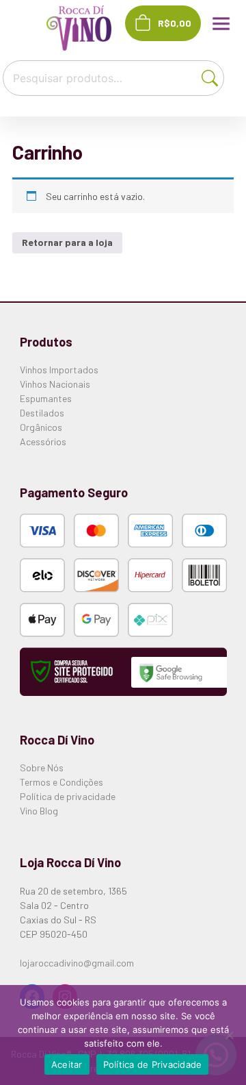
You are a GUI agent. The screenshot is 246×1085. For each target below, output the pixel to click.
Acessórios (43, 441)
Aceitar (67, 1064)
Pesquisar (212, 76)
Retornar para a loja (67, 242)
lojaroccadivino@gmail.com (77, 963)
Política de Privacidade (152, 1064)
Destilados (42, 413)
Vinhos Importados (59, 369)
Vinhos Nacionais (55, 384)
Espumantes (46, 398)
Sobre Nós (42, 767)
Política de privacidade (67, 796)
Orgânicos (41, 427)
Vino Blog (39, 810)
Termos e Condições (61, 782)
